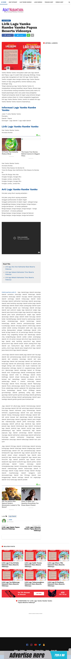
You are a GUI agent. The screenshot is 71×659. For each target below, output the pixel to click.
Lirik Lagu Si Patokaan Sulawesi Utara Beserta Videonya (56, 584)
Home (4, 2)
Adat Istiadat (13, 2)
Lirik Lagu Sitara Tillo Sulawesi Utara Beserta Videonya (56, 564)
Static (47, 650)
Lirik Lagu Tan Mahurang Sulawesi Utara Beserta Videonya (10, 584)
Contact (22, 650)
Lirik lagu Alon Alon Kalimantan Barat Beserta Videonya (20, 268)
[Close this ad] (70, 649)
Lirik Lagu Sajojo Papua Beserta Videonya (10, 528)
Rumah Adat (59, 2)
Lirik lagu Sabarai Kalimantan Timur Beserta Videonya (19, 273)
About (16, 650)
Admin (10, 519)
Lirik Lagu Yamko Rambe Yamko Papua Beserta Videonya (19, 27)
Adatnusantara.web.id (9, 292)
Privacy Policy (39, 650)
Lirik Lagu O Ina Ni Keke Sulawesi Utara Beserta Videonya (10, 564)
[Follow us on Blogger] (44, 645)
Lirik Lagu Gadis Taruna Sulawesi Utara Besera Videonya (33, 564)
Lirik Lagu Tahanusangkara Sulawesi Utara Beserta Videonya (34, 584)
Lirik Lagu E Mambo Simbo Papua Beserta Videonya (32, 528)
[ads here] (35, 655)
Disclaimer (30, 650)
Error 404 (54, 650)
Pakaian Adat (49, 2)
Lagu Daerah (38, 2)
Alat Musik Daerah (26, 2)
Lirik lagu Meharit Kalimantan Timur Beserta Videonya (19, 279)
